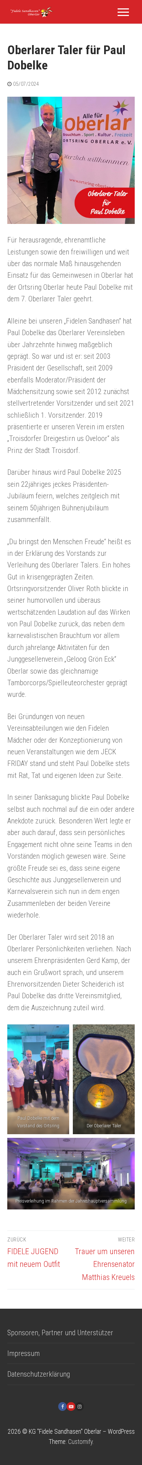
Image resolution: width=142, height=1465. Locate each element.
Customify (80, 1441)
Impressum (23, 1353)
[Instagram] (79, 1406)
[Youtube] (71, 1406)
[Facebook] (62, 1406)
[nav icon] (123, 12)
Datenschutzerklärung (38, 1374)
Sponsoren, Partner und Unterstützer (60, 1332)
